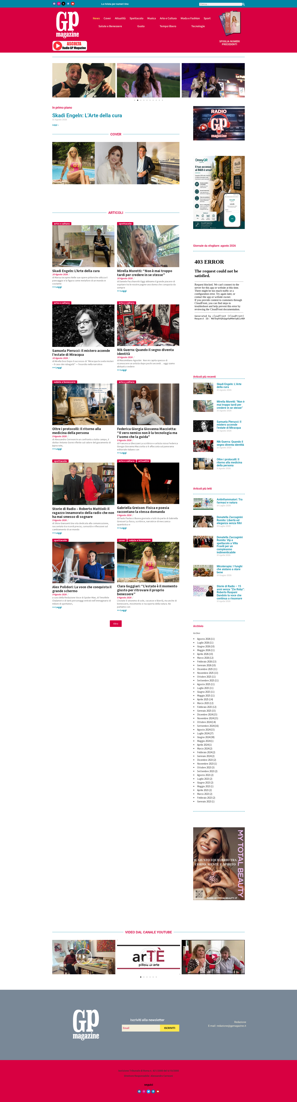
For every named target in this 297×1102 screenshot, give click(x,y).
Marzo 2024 (203, 748)
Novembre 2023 (205, 763)
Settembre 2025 (205, 680)
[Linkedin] (68, 4)
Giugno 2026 (203, 646)
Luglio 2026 (203, 642)
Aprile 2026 (202, 654)
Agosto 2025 (203, 684)
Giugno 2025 (203, 691)
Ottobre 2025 (204, 676)
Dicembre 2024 (205, 714)
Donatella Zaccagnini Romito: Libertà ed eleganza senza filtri (230, 520)
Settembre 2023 (205, 771)
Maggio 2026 (203, 650)
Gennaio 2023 (204, 801)
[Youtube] (73, 4)
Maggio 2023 (203, 786)
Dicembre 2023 (205, 759)
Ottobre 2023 (204, 767)
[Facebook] (54, 4)
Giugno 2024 (203, 737)
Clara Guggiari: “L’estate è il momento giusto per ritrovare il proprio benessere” (147, 590)
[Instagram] (59, 4)
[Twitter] (148, 1091)
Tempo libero (168, 26)
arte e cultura (62, 223)
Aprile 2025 (202, 699)
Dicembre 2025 (205, 669)
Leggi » (55, 125)
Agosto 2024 (203, 729)
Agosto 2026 (203, 638)
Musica (151, 18)
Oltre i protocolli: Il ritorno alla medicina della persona (76, 431)
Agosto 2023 (203, 775)
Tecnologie (198, 26)
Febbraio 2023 (204, 797)
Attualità (120, 18)
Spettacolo (136, 18)
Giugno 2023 (203, 782)
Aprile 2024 (202, 744)
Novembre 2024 (205, 718)
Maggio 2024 (203, 741)
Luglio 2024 (203, 733)
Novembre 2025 (205, 673)
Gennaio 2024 (204, 756)
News (96, 18)
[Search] (243, 4)
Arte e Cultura (168, 18)
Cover (107, 18)
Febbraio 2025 (204, 707)
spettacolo (125, 223)
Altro (115, 623)
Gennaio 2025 (204, 710)
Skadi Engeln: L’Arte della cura (87, 115)
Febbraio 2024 (204, 752)
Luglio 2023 (203, 778)
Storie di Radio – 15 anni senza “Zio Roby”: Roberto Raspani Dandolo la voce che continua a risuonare (230, 592)
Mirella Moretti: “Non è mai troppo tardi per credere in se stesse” (144, 273)
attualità (143, 461)
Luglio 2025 (203, 688)
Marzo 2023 (203, 794)
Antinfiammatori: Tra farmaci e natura (230, 501)
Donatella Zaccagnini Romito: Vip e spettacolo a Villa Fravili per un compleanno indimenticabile (230, 545)
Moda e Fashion (190, 18)
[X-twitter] (63, 4)
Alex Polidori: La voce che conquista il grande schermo (82, 589)
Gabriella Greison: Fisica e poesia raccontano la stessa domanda (143, 510)
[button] (55, 80)
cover (122, 540)
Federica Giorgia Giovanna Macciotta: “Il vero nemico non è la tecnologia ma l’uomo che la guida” (147, 433)
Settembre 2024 (205, 725)
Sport (207, 18)
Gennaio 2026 (204, 665)
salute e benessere (64, 381)
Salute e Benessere (110, 26)
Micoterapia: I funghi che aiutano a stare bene (229, 569)
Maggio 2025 (203, 695)
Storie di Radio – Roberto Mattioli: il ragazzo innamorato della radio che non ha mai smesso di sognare (83, 513)
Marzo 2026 (203, 657)
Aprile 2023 (202, 790)
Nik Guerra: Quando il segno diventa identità (145, 352)
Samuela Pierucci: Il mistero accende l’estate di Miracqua (81, 353)
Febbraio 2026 (204, 661)
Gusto (141, 26)
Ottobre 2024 (204, 722)
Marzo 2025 (203, 703)
